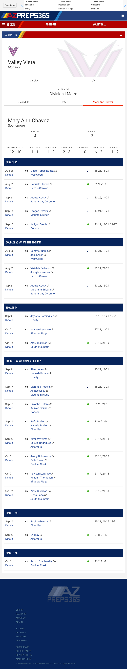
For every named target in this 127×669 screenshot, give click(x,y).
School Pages (23, 651)
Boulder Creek (38, 464)
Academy (21, 618)
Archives (21, 632)
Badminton (10, 5)
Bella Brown (37, 460)
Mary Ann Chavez (103, 102)
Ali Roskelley (38, 390)
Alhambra (36, 446)
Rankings (21, 614)
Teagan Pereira (39, 211)
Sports (11, 24)
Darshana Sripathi (41, 289)
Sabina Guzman (40, 521)
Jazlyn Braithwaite (41, 561)
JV (93, 80)
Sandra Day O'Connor (43, 201)
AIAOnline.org (23, 659)
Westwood (36, 174)
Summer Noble (39, 250)
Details (9, 174)
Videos (19, 610)
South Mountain (39, 346)
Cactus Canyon (39, 188)
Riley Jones (37, 369)
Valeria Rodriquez (41, 442)
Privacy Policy (24, 655)
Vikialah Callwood (41, 268)
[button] (125, 5)
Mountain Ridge (39, 214)
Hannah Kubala (39, 373)
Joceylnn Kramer (40, 272)
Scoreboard (22, 647)
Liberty (34, 320)
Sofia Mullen (38, 421)
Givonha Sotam (39, 404)
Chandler (35, 429)
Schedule (24, 102)
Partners (21, 636)
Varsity (34, 80)
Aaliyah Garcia (39, 224)
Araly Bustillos (39, 342)
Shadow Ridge (38, 333)
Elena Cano (37, 495)
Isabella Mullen (39, 425)
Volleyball (99, 24)
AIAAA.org (21, 640)
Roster (63, 102)
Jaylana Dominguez (42, 316)
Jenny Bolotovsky (41, 456)
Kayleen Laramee (40, 329)
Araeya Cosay (38, 197)
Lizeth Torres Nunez (42, 170)
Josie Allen (37, 254)
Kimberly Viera (39, 438)
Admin (19, 622)
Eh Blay (35, 534)
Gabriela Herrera (40, 184)
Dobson (35, 228)
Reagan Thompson (41, 477)
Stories (20, 628)
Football (51, 24)
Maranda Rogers (40, 386)
